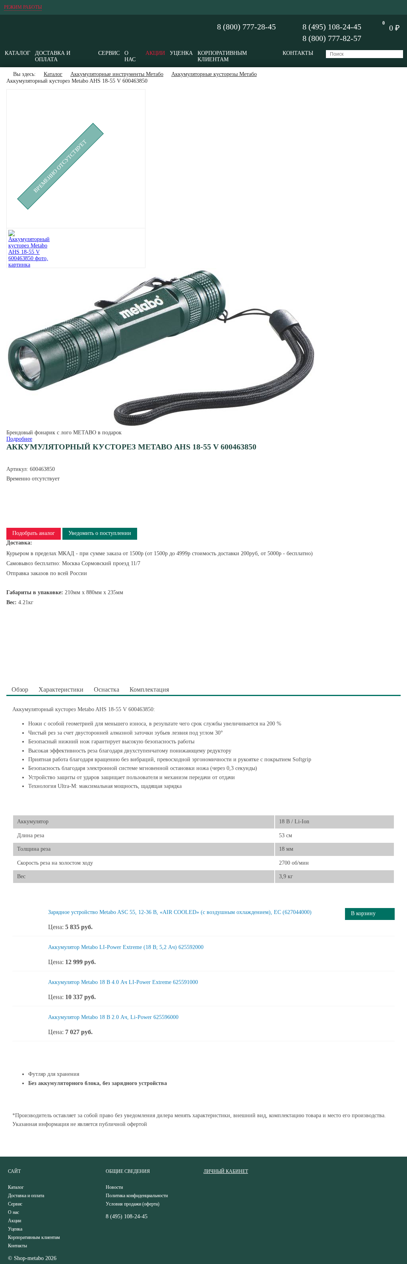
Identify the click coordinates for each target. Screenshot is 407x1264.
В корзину (363, 913)
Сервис (109, 53)
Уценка (181, 53)
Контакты (298, 53)
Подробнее (19, 439)
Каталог (17, 53)
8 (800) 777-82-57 (331, 38)
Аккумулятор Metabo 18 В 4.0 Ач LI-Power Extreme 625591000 (123, 982)
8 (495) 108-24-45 (331, 26)
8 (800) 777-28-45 (246, 26)
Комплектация (149, 689)
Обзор (20, 689)
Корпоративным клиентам (222, 56)
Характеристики (61, 689)
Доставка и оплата (52, 56)
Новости (114, 1187)
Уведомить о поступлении (99, 533)
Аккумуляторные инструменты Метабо (116, 74)
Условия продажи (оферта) (132, 1204)
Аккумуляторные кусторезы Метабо (214, 74)
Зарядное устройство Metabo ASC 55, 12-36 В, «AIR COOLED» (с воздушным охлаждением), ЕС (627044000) (180, 912)
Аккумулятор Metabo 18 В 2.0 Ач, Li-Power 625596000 (113, 1017)
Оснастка (106, 689)
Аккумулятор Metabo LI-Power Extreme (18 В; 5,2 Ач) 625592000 (126, 947)
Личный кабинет (226, 1171)
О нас (130, 56)
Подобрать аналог (33, 533)
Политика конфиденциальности (137, 1195)
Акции (155, 53)
